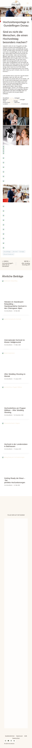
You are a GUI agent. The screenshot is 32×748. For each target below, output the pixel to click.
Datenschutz (16, 738)
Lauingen (21, 251)
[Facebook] (8, 740)
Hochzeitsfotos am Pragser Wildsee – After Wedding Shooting (15, 410)
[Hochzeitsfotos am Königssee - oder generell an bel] (7, 585)
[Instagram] (5, 740)
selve (12, 102)
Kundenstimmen (9, 736)
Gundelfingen (7, 251)
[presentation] (16, 289)
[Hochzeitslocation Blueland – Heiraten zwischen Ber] (25, 576)
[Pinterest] (11, 740)
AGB (25, 736)
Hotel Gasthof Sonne (15, 104)
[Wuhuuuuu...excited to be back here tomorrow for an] (13, 529)
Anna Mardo (9, 311)
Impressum (19, 736)
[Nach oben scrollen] (30, 525)
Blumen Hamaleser (13, 99)
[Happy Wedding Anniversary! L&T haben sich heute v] (19, 546)
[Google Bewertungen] (14, 740)
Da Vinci (11, 98)
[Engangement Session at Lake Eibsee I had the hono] (13, 676)
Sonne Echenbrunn (9, 254)
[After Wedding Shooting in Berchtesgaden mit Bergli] (7, 689)
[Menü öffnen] (28, 3)
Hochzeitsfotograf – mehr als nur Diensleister (8, 264)
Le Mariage (9, 101)
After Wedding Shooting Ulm (26, 263)
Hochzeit (16, 19)
